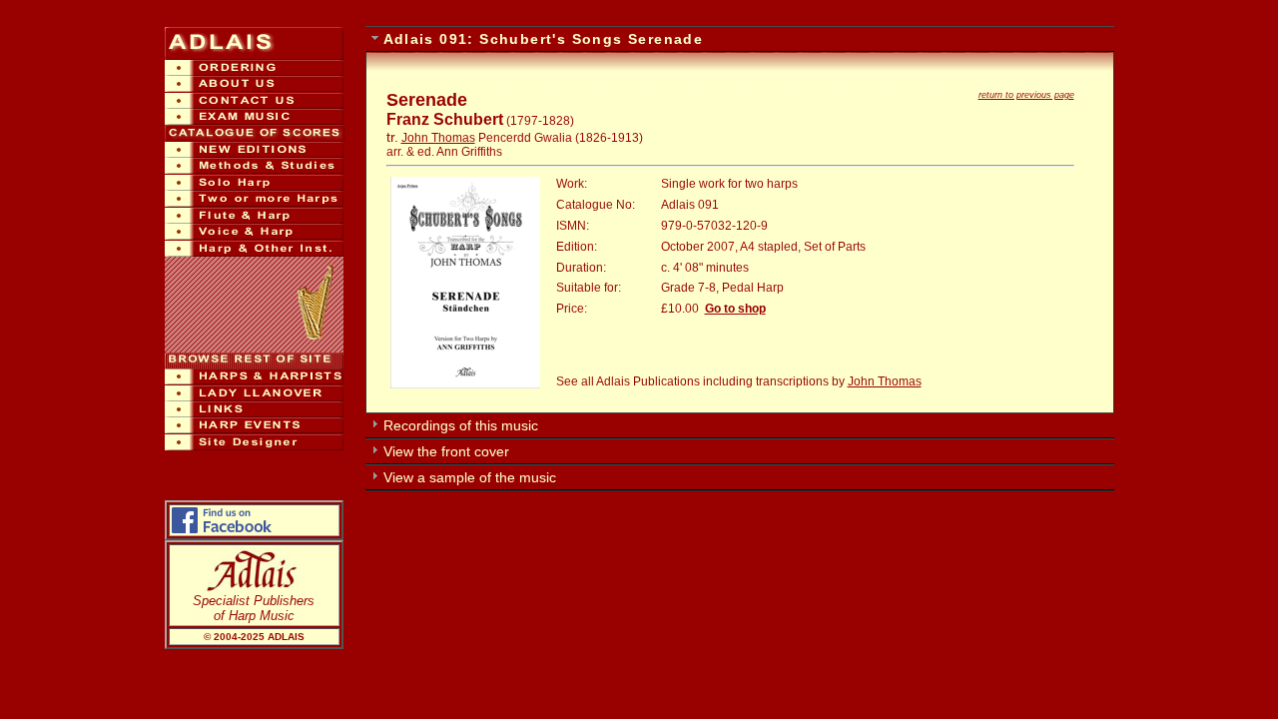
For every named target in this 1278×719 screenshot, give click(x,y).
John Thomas (438, 138)
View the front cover (446, 451)
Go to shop (735, 309)
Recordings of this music (460, 425)
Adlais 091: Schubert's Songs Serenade (543, 39)
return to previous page (1026, 95)
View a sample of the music (469, 477)
